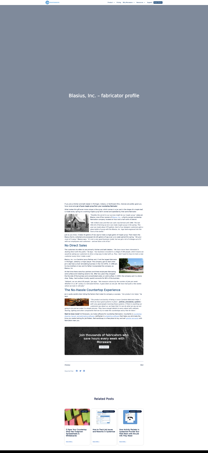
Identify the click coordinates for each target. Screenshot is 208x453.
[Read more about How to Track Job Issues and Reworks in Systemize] (104, 417)
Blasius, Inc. (116, 217)
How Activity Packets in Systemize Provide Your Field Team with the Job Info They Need (129, 433)
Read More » (69, 441)
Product (110, 2)
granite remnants (132, 318)
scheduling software (112, 316)
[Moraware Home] (52, 2)
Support (149, 2)
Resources (139, 2)
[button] (77, 371)
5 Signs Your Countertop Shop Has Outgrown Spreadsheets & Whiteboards (76, 433)
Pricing (119, 2)
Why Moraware (128, 2)
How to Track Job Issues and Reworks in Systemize (104, 431)
